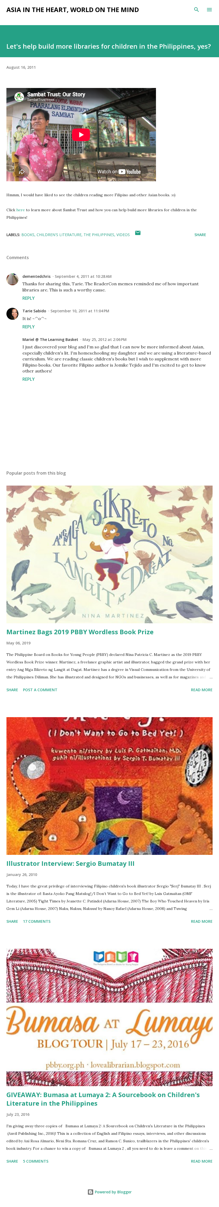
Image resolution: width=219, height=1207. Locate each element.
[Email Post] (138, 234)
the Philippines (99, 234)
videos (123, 234)
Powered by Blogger (113, 1191)
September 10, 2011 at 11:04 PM (79, 310)
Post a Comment (40, 689)
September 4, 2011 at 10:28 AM (83, 276)
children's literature (59, 234)
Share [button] (200, 234)
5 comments (35, 1161)
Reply (28, 298)
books (27, 234)
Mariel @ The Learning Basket (50, 339)
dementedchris (36, 276)
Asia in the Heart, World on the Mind (72, 9)
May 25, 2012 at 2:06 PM (105, 339)
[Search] (196, 9)
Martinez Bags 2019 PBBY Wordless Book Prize (80, 631)
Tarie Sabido (34, 310)
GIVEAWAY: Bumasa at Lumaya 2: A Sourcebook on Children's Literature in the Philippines (103, 1099)
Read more (202, 689)
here (20, 209)
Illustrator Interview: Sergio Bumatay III (70, 863)
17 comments (36, 921)
